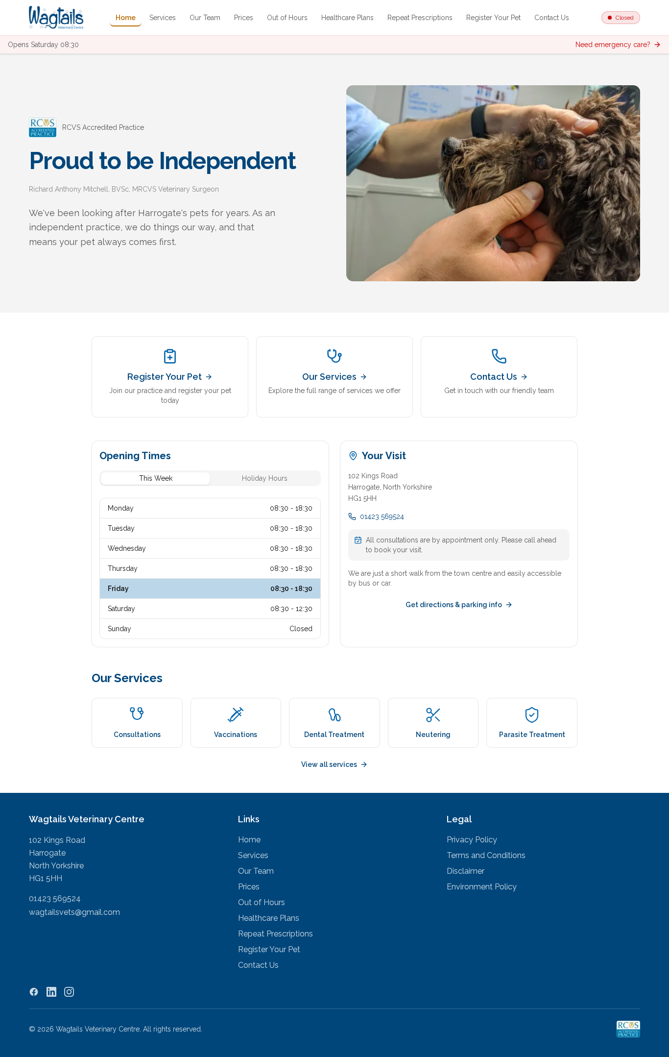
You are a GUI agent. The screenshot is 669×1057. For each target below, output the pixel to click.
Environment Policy (482, 886)
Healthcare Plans (347, 18)
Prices (243, 18)
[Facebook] (34, 992)
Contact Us (551, 18)
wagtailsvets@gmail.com (74, 912)
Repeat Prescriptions (420, 18)
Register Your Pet (493, 18)
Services (162, 18)
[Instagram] (69, 992)
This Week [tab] (155, 478)
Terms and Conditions (486, 855)
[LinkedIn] (51, 992)
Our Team (205, 18)
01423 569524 (382, 516)
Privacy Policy (472, 839)
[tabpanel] (210, 568)
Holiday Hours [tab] (264, 478)
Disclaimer (465, 871)
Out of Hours (287, 18)
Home (126, 18)
